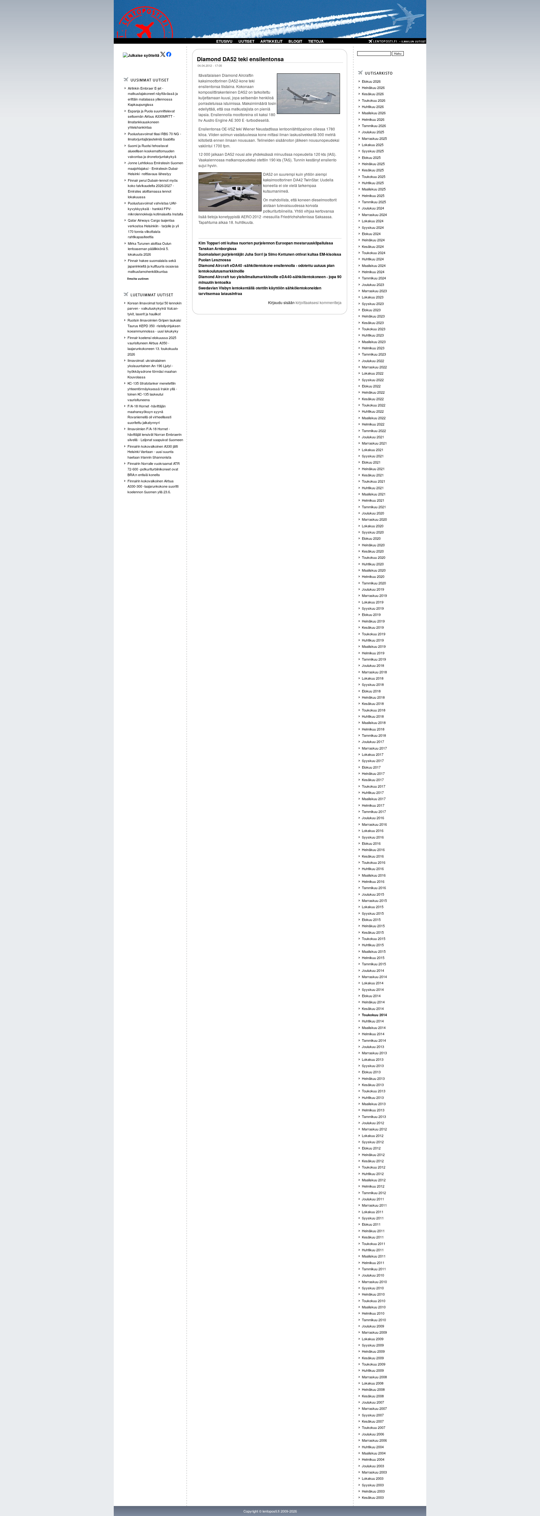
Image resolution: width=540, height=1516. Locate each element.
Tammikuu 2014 (374, 1040)
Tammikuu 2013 (374, 1116)
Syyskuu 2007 (373, 1414)
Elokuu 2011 (371, 1224)
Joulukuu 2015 (373, 894)
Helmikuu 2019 (373, 652)
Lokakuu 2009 (372, 1338)
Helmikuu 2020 (373, 576)
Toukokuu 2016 (373, 862)
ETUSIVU (224, 41)
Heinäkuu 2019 (373, 620)
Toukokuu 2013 (373, 1090)
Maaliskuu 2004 (374, 1452)
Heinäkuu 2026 (373, 87)
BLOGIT (295, 41)
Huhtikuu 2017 (373, 792)
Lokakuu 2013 (372, 1059)
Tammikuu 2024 (374, 277)
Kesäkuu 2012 (373, 1160)
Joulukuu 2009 (373, 1325)
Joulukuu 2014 (373, 970)
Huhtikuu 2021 (373, 487)
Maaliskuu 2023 (374, 341)
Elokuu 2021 (371, 462)
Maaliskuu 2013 (374, 1103)
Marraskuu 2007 (374, 1408)
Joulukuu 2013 (373, 1046)
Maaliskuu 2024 (374, 265)
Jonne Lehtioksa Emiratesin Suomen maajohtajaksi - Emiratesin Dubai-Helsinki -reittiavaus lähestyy (155, 168)
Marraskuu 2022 (374, 366)
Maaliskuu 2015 (374, 951)
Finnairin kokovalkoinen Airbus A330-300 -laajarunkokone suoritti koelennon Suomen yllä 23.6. (153, 486)
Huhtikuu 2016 (373, 868)
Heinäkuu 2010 (373, 1294)
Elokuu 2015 (371, 919)
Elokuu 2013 (371, 1071)
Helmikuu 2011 (373, 1262)
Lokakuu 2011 (372, 1211)
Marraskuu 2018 (374, 671)
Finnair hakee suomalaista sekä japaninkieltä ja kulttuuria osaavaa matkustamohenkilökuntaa (153, 266)
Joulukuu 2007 (373, 1402)
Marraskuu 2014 (374, 976)
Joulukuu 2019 (373, 589)
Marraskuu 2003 (374, 1471)
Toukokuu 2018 (373, 709)
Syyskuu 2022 (373, 379)
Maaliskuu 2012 (374, 1179)
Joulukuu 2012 (373, 1122)
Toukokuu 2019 (373, 633)
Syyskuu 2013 (373, 1065)
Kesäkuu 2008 (373, 1395)
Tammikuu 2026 (374, 125)
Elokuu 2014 (371, 995)
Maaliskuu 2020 (374, 570)
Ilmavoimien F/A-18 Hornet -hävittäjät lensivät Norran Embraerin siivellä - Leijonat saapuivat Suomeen (155, 434)
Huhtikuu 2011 (373, 1249)
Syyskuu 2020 (373, 531)
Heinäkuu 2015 (373, 925)
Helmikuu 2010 (373, 1313)
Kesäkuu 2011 (373, 1236)
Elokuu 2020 (371, 538)
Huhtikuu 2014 (373, 1020)
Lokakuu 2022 (372, 373)
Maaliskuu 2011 (374, 1255)
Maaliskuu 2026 (374, 112)
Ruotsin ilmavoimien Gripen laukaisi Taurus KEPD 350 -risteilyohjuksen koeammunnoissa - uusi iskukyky (154, 325)
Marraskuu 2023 (374, 290)
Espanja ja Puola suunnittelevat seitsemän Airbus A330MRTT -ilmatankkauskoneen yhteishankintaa (151, 119)
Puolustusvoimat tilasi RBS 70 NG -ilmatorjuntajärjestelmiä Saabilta (154, 136)
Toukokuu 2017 (373, 786)
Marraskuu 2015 (374, 900)
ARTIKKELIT (271, 41)
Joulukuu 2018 (373, 665)
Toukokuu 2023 (373, 328)
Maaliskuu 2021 (374, 493)
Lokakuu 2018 (372, 678)
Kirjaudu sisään (281, 302)
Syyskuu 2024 (373, 227)
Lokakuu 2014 (372, 982)
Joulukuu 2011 (373, 1198)
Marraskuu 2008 (374, 1376)
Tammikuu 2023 (374, 354)
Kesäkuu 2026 (373, 93)
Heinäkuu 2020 (373, 544)
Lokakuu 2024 (372, 220)
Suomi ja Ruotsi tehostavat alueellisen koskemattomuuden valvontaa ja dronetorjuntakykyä (152, 151)
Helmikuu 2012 (373, 1186)
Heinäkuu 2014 (373, 1001)
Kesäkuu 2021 (373, 474)
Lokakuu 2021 (372, 449)
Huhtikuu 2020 (373, 563)
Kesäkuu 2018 (373, 703)
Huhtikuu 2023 (373, 334)
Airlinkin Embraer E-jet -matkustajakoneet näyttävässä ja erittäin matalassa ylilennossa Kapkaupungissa (153, 96)
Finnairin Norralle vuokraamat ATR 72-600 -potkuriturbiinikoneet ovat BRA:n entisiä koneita (154, 469)
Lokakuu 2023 (372, 296)
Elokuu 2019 (371, 614)
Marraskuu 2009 (374, 1332)
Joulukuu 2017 (373, 741)
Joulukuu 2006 (373, 1433)
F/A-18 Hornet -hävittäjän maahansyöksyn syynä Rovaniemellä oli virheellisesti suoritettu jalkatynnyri (149, 414)
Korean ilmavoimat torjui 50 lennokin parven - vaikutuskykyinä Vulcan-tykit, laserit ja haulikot (155, 308)
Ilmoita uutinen (138, 279)
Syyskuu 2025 (373, 150)
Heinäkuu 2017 (373, 773)
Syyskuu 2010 (373, 1287)
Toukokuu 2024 (373, 252)
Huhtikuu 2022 (373, 411)
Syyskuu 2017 (373, 760)
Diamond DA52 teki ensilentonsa (240, 59)
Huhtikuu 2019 (373, 639)
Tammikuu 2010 (374, 1319)
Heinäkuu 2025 (373, 163)
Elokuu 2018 (371, 690)
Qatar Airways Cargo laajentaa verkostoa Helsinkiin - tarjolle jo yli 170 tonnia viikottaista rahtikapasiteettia (153, 228)
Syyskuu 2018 (373, 684)
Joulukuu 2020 (373, 512)
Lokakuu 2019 (372, 601)
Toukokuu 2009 (373, 1363)
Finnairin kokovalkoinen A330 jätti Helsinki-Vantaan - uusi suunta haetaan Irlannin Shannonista (153, 452)
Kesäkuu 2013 (373, 1084)
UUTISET (246, 41)
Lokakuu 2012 (372, 1135)
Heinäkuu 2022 (373, 392)
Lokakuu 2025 (372, 144)
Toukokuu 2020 (373, 557)
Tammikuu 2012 (374, 1192)
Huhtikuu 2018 (373, 716)
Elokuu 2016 (371, 843)
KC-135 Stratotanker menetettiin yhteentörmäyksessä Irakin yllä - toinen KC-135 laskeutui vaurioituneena (152, 391)
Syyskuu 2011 (373, 1217)
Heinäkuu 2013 (373, 1078)
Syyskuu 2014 (373, 989)
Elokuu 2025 (371, 157)
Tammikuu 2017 (374, 811)
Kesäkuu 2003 (373, 1497)
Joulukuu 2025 (373, 131)
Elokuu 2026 (371, 81)
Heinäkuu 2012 (373, 1154)
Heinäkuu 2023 (373, 315)
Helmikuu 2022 (373, 423)
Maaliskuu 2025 (374, 188)
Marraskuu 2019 (374, 595)
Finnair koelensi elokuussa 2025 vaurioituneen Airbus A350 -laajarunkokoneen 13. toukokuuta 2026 (153, 346)
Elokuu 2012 (371, 1147)
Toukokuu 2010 (373, 1300)
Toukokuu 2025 (373, 176)
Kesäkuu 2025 (373, 169)
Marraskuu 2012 (374, 1128)
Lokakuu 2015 (372, 906)
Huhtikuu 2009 (373, 1370)
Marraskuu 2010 (374, 1281)
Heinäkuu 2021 (373, 468)
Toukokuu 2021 (373, 481)
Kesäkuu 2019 (373, 627)
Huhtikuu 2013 (373, 1097)
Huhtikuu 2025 (373, 182)
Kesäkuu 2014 (373, 1008)
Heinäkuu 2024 (373, 239)
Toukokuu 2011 (373, 1243)
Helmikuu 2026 (373, 119)
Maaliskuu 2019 (374, 646)
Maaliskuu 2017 (374, 798)
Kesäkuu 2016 (373, 856)
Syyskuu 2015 (373, 913)
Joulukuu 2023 (373, 284)
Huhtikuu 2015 (373, 944)
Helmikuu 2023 (373, 347)
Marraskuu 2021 (374, 443)
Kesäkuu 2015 (373, 932)
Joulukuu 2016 (373, 817)
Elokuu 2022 (371, 385)
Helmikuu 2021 (373, 500)
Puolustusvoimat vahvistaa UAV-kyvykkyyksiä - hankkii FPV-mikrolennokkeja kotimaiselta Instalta (155, 208)
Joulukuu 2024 (373, 207)
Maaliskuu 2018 (374, 722)
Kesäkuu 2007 (373, 1421)
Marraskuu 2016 (374, 824)
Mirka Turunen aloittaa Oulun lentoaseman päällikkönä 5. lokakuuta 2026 (149, 249)
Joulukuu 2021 (373, 436)
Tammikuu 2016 (374, 887)
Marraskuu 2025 (374, 138)
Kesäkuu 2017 (373, 779)
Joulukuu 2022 (373, 360)
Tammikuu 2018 (374, 735)
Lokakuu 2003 (372, 1478)
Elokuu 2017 (371, 767)
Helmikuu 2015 (373, 957)
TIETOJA (316, 41)
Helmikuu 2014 (373, 1033)
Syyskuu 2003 (373, 1484)
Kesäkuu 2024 (373, 246)
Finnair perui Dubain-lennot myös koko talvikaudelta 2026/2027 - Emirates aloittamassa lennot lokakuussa (153, 188)
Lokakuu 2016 (372, 830)
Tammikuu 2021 (374, 506)
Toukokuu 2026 (373, 100)
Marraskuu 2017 (374, 748)
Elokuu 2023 (371, 309)
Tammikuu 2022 (374, 430)
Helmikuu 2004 (373, 1459)
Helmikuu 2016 (373, 881)
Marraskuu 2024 (374, 214)
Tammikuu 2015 (374, 963)
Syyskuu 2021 (373, 455)
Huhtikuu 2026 (373, 106)
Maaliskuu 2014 (374, 1027)
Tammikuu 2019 (374, 659)
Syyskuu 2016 (373, 836)
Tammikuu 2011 (374, 1268)
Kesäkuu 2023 (373, 322)
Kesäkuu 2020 (373, 551)
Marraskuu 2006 (374, 1440)
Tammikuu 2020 (374, 582)
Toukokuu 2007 (373, 1427)
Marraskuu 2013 (374, 1052)
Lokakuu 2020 (372, 525)
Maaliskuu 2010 (374, 1306)
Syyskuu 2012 (373, 1141)
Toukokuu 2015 (373, 938)
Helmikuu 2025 (373, 195)
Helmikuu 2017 (373, 805)
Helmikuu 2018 (373, 728)
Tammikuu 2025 (374, 201)
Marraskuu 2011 (374, 1205)
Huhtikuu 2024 (373, 258)
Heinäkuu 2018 (373, 697)
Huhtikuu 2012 (373, 1173)
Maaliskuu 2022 (374, 417)
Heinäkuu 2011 (373, 1230)
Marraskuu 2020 (374, 519)
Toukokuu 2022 (373, 404)
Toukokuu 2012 (373, 1166)
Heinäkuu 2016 (373, 849)
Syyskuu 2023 (373, 303)
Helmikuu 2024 (373, 271)
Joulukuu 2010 (373, 1274)
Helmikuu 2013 (373, 1109)
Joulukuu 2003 (373, 1465)
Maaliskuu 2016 (374, 875)
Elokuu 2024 (371, 233)
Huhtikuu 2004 (373, 1446)
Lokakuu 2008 (372, 1383)
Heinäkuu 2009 (373, 1351)
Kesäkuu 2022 (373, 398)
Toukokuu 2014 (374, 1014)
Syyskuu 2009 (373, 1344)
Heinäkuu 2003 (373, 1491)
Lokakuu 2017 (372, 754)
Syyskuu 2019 (373, 608)
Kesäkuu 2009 (373, 1357)
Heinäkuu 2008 (373, 1389)
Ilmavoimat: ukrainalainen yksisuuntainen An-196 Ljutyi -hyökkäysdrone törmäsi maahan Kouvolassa (152, 368)
